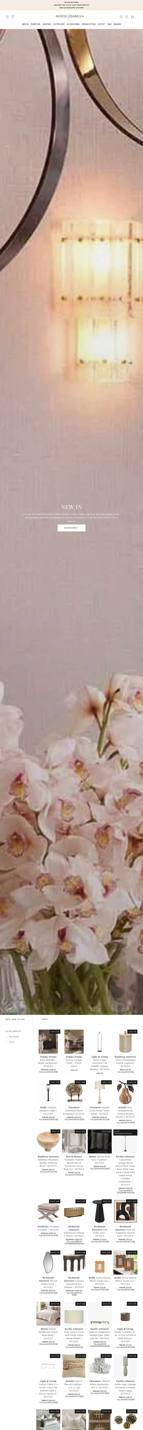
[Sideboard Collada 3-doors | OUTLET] (74, 1211)
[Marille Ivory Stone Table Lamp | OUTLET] (100, 1092)
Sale (11, 1042)
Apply (45, 1019)
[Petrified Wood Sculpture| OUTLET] (74, 1092)
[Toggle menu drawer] (7, 17)
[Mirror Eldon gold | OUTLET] (48, 1263)
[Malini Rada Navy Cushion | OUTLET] (100, 1141)
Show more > (71, 528)
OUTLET (101, 24)
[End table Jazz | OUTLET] (100, 1211)
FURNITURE (35, 24)
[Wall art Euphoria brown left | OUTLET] (125, 1211)
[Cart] (132, 17)
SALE (109, 24)
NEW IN (25, 24)
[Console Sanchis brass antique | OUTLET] (74, 1263)
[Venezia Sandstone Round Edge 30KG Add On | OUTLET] (100, 1314)
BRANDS (117, 24)
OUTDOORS (59, 24)
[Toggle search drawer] (121, 17)
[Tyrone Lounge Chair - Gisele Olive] (74, 1042)
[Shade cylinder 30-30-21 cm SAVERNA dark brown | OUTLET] (125, 1314)
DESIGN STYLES (89, 24)
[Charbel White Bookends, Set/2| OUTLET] (100, 1366)
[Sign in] (126, 17)
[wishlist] (12, 16)
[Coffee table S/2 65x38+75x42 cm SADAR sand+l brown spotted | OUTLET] (48, 1366)
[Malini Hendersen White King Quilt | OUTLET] (48, 1314)
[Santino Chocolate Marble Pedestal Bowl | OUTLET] (48, 1141)
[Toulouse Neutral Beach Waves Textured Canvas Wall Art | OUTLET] (74, 1141)
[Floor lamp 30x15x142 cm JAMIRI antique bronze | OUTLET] (100, 1042)
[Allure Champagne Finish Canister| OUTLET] (125, 1042)
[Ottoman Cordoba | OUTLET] (48, 1211)
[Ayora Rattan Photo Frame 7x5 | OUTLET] (125, 1263)
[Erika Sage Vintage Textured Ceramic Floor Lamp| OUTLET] (125, 1366)
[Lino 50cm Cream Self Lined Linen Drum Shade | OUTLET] (74, 1314)
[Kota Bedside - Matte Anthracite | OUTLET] (48, 1042)
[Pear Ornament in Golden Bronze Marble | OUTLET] (125, 1092)
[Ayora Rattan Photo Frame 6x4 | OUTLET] (100, 1263)
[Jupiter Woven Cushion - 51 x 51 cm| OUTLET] (74, 1366)
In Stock (14, 1037)
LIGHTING (47, 24)
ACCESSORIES (73, 24)
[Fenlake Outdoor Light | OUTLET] (48, 1092)
